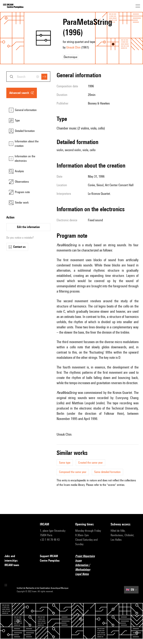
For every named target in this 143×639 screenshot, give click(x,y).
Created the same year (90, 462)
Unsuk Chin (73, 47)
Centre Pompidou (50, 560)
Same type (64, 462)
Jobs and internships (11, 558)
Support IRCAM (49, 556)
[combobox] (28, 76)
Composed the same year (72, 472)
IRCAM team (11, 565)
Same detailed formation (107, 472)
